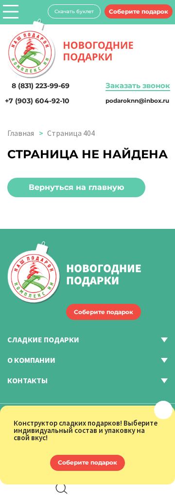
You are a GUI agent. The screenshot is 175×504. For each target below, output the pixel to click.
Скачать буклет (74, 11)
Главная (20, 133)
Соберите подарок (138, 11)
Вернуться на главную (76, 187)
